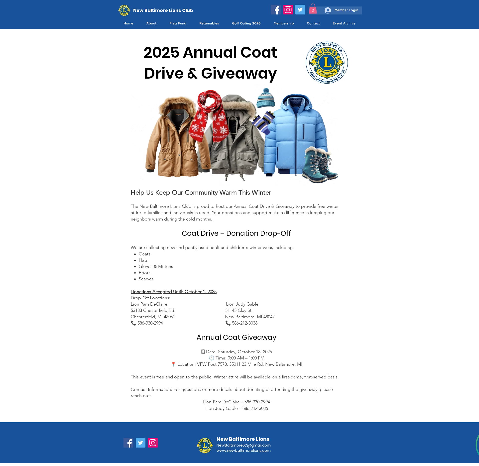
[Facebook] (276, 9)
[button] (313, 8)
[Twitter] (300, 9)
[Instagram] (288, 9)
